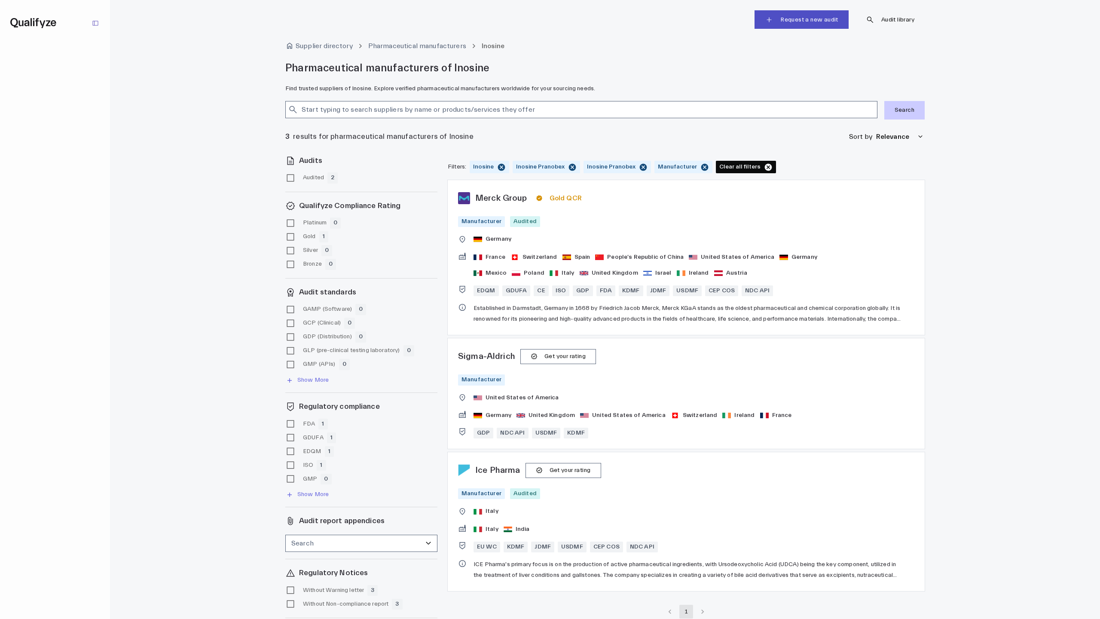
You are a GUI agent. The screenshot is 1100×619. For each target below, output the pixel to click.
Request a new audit (809, 19)
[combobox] (573, 110)
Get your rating (565, 356)
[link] (686, 257)
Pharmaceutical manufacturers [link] (417, 46)
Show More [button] (313, 380)
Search (904, 110)
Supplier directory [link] (324, 46)
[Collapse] (95, 23)
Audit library (897, 19)
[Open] (873, 109)
